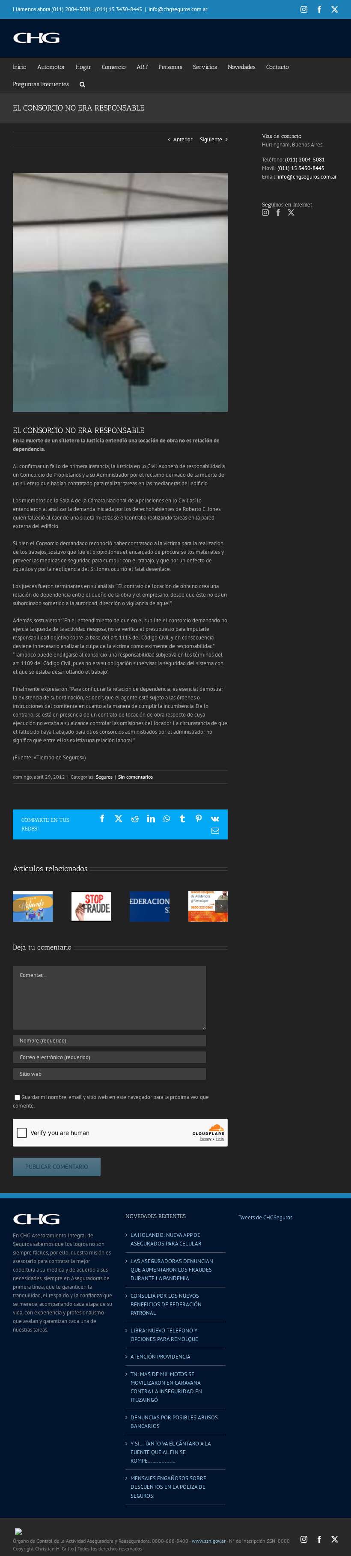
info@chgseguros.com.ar (178, 9)
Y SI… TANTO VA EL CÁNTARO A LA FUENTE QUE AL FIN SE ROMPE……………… (171, 1452)
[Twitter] (291, 212)
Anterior (182, 139)
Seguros (104, 777)
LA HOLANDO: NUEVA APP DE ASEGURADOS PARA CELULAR (166, 1239)
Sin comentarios (135, 777)
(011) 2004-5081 (305, 159)
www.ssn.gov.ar (209, 1541)
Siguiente (211, 139)
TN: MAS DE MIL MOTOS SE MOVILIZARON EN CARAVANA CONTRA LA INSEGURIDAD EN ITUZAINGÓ (166, 1387)
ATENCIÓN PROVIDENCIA (160, 1356)
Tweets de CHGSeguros (265, 1217)
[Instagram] (265, 212)
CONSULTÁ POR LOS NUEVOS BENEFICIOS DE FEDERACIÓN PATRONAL (166, 1304)
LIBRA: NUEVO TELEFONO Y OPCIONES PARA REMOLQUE (164, 1335)
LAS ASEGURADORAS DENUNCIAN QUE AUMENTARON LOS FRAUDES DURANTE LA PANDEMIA (172, 1269)
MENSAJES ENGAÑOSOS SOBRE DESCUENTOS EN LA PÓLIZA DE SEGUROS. (168, 1487)
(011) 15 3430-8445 (300, 168)
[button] (82, 83)
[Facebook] (278, 212)
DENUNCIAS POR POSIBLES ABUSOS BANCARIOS (174, 1422)
